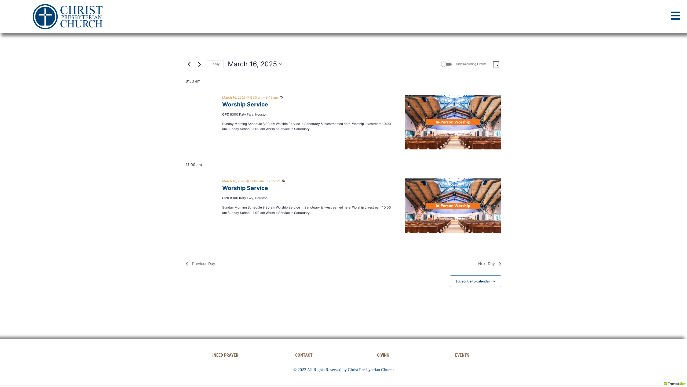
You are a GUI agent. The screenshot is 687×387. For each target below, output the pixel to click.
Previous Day (203, 263)
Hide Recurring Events (471, 64)
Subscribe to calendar (472, 281)
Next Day (486, 263)
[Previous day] (189, 64)
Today (215, 64)
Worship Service (245, 104)
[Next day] (199, 64)
